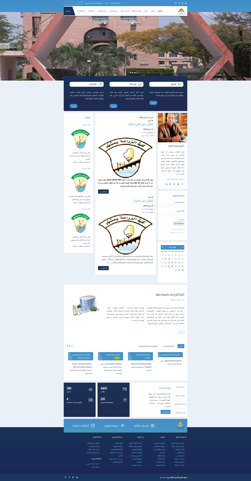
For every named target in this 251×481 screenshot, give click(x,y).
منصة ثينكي (95, 467)
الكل (181, 346)
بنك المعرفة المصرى (92, 452)
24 (176, 266)
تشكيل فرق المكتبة (93, 443)
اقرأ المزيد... (103, 192)
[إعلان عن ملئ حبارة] (125, 157)
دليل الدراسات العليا (177, 446)
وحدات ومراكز (180, 413)
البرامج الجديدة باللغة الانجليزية (148, 346)
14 (162, 259)
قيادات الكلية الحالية (135, 443)
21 (162, 263)
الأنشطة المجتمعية (117, 449)
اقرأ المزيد (165, 412)
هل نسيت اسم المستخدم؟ (175, 232)
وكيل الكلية (119, 443)
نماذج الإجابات (160, 462)
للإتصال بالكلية (141, 425)
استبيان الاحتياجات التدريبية (93, 3)
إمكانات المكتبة (94, 446)
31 (175, 270)
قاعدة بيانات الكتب (93, 449)
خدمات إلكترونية (136, 465)
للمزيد (181, 332)
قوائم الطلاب (161, 456)
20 (166, 263)
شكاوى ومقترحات (136, 456)
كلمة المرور (180, 211)
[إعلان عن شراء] (125, 234)
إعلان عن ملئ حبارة (140, 124)
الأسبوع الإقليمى (117, 462)
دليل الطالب (161, 459)
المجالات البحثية (137, 452)
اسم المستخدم (179, 202)
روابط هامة (180, 387)
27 (166, 266)
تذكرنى (182, 219)
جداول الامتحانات (159, 446)
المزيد (153, 103)
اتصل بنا (68, 11)
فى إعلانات (76, 162)
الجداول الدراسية (159, 443)
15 (182, 263)
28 (162, 266)
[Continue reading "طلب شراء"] (80, 139)
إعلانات (145, 132)
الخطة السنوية (118, 446)
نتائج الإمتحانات (160, 465)
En (107, 3)
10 (176, 259)
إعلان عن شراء (143, 200)
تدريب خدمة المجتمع (116, 459)
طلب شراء (86, 125)
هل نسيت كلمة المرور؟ (176, 229)
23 (179, 266)
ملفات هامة (180, 396)
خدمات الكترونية (180, 404)
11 (172, 259)
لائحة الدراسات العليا (177, 443)
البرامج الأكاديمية (168, 346)
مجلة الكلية (180, 452)
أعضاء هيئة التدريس (93, 464)
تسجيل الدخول (115, 3)
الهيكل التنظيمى (137, 449)
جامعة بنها (163, 477)
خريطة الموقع (112, 425)
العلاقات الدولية (81, 425)
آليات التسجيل (179, 449)
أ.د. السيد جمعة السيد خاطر (175, 179)
